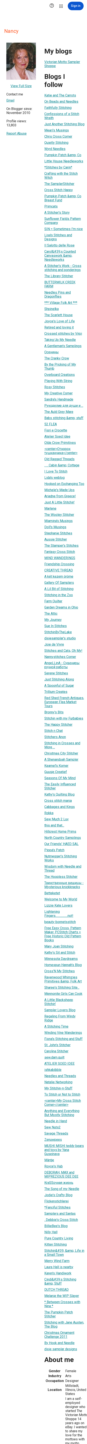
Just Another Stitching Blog (64, 124)
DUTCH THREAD (56, 1290)
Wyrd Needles (54, 149)
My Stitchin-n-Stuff (58, 1088)
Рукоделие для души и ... (63, 406)
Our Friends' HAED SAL (61, 844)
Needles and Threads (60, 1076)
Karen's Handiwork (57, 1273)
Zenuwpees (53, 1140)
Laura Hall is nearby (58, 1267)
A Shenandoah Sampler (61, 759)
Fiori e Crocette (55, 430)
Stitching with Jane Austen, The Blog (64, 1324)
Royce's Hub (53, 1166)
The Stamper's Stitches (61, 546)
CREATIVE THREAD (58, 570)
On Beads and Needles (61, 102)
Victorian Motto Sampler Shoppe (62, 64)
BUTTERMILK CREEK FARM (59, 284)
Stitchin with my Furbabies (63, 718)
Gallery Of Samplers (59, 583)
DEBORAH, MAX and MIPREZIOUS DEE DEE (61, 1174)
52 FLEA (50, 424)
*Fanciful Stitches (57, 1207)
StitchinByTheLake (58, 632)
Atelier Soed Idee (57, 436)
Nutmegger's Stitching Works (60, 858)
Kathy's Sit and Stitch (59, 953)
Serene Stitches (56, 673)
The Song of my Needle (61, 1189)
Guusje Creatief (55, 772)
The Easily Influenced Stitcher (60, 786)
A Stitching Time (56, 1026)
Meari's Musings (56, 130)
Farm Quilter (53, 601)
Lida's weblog (54, 478)
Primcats (51, 206)
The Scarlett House (58, 315)
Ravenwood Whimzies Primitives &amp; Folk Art (63, 979)
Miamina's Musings (58, 521)
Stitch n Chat (53, 731)
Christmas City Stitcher (61, 753)
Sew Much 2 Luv (56, 819)
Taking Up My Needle (60, 340)
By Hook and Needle (59, 1343)
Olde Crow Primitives (60, 443)
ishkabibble (52, 1070)
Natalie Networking (58, 1082)
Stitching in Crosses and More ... (62, 745)
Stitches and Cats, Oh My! (63, 651)
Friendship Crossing (59, 564)
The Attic (50, 614)
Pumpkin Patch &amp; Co (62, 155)
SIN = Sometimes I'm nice (63, 229)
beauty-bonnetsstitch (60, 922)
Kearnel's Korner (56, 766)
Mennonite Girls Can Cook (63, 994)
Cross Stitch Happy (58, 190)
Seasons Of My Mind (60, 778)
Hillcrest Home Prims (60, 831)
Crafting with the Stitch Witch (61, 176)
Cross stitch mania (58, 801)
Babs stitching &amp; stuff (63, 418)
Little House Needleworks (63, 161)
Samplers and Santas (60, 1214)
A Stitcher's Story (57, 213)
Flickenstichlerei (56, 1201)
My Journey (53, 620)
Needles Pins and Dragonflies (57, 294)
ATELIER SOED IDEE (59, 1064)
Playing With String (58, 381)
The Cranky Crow (56, 358)
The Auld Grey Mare (58, 412)
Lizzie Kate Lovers (58, 905)
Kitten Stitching (55, 1244)
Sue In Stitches (55, 626)
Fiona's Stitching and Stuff (63, 1039)
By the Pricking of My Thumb (60, 366)
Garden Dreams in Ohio (61, 607)
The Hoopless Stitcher (60, 877)
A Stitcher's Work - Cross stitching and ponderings (62, 268)
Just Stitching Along (59, 679)
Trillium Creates (55, 692)
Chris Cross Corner (58, 136)
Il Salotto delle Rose (59, 245)
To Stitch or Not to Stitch (62, 1094)
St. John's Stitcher (57, 1045)
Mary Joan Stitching (58, 946)
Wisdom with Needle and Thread (62, 868)
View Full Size (21, 86)
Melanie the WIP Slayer (61, 1296)
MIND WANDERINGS (59, 558)
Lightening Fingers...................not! (58, 914)
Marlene (50, 508)
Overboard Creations (59, 375)
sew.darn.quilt (54, 1057)
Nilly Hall (50, 1232)
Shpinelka (51, 309)
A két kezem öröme (58, 576)
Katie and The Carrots (60, 95)
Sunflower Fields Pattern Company (62, 221)
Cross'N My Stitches (59, 971)
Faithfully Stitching (58, 108)
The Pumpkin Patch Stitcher (58, 1314)
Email (10, 100)
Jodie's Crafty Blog (58, 1195)
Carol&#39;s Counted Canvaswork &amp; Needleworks (60, 256)
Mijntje (49, 1160)
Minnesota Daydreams (61, 959)
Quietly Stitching (56, 143)
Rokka (48, 813)
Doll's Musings (55, 527)
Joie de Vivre (54, 644)
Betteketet (52, 893)
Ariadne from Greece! (60, 496)
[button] (52, 6)
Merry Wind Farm (56, 1261)
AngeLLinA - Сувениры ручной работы (62, 665)
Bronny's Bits (54, 712)
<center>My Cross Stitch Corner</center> (62, 1103)
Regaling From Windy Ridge (60, 1018)
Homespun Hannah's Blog (63, 965)
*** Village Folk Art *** (60, 303)
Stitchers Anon (55, 737)
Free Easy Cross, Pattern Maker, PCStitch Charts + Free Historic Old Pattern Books (62, 934)
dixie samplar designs (60, 1349)
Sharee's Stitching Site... (61, 987)
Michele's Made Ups (59, 490)
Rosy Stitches (54, 387)
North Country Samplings (62, 838)
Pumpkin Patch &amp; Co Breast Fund (62, 198)
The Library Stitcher (58, 276)
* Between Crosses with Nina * (62, 1304)
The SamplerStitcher (59, 184)
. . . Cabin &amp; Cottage (61, 465)
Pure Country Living (58, 1238)
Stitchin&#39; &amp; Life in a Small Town (64, 1253)
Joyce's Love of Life (59, 321)
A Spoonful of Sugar (59, 686)
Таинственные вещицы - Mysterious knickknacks (64, 885)
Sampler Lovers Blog (59, 1010)
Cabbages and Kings (59, 807)
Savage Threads (56, 1133)
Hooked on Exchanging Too (64, 484)
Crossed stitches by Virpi (63, 334)
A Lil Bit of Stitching (58, 589)
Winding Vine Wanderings (63, 1033)
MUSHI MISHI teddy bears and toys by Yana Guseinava (64, 1150)
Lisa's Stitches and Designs (58, 237)
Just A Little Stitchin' (59, 502)
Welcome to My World (60, 899)
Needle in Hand (55, 1121)
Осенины (51, 352)
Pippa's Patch (54, 850)
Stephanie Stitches (58, 533)
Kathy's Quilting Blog (59, 794)
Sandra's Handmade (58, 399)
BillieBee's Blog (56, 1226)
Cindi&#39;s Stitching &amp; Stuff (60, 1281)
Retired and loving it (59, 327)
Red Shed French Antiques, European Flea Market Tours (64, 702)
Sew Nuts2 (52, 1127)
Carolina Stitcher (56, 1051)
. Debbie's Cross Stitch (61, 1220)
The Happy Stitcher (58, 725)
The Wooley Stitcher (59, 515)
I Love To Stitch (55, 471)
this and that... (54, 825)
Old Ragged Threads (59, 459)
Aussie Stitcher (55, 539)
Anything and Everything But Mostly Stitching (61, 1113)
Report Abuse (16, 133)
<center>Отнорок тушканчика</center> (60, 451)
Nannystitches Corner (60, 657)
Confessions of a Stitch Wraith (61, 116)
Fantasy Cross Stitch (59, 552)
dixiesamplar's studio (60, 638)
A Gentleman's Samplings (63, 346)
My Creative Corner (58, 393)
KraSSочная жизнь (58, 1183)
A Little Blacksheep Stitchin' (58, 1002)
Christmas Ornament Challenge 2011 (59, 1335)
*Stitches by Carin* (58, 167)
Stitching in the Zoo (58, 595)
